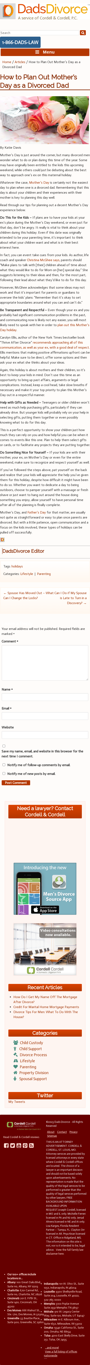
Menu (47, 52)
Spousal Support (33, 1078)
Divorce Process (33, 1054)
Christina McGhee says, (43, 260)
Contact (62, 1131)
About (50, 1131)
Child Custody (31, 1042)
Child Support (30, 1048)
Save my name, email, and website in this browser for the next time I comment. (42, 753)
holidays (17, 566)
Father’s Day (36, 512)
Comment (10, 641)
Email (7, 708)
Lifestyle (26, 574)
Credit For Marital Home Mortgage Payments (46, 1007)
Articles (20, 62)
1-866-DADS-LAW (20, 42)
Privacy (73, 1131)
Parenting (44, 574)
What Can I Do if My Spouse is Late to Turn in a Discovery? (66, 598)
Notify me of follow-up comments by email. (38, 765)
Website (8, 727)
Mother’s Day (38, 182)
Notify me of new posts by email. (31, 774)
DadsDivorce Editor (23, 551)
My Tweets (16, 1102)
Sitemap (52, 1135)
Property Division (34, 1072)
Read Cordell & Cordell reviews (21, 1137)
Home (6, 62)
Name (7, 689)
